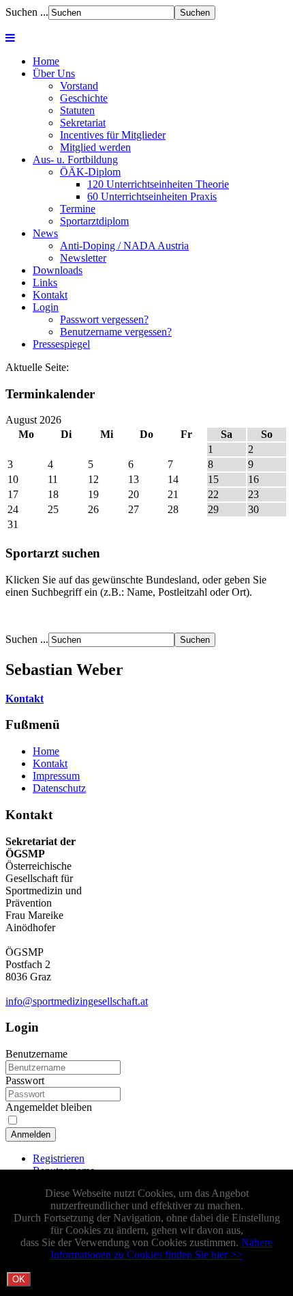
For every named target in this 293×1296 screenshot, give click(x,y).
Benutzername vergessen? (116, 331)
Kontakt (50, 295)
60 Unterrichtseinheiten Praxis (152, 196)
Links (45, 282)
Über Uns (54, 73)
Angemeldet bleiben (48, 1107)
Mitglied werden (95, 147)
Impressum (56, 776)
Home (46, 61)
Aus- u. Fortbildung (75, 159)
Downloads (57, 270)
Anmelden (30, 1134)
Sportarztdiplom (94, 221)
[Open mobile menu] (10, 38)
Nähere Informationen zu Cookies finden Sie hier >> (161, 1248)
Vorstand (79, 86)
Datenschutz (59, 788)
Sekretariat (83, 122)
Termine (77, 209)
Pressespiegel (61, 344)
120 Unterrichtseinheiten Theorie (158, 184)
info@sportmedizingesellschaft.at (76, 1001)
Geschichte (84, 98)
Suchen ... (26, 12)
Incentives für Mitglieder (113, 135)
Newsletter (83, 258)
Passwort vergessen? (104, 319)
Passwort (24, 1080)
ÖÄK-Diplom (90, 172)
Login (46, 307)
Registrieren (58, 1158)
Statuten (77, 110)
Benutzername (36, 1054)
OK (18, 1279)
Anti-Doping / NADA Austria (124, 245)
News (45, 233)
